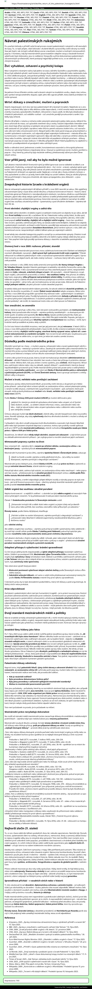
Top (31, 8)
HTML (13, 12)
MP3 (23, 12)
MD (18, 12)
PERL (63, 987)
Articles (12, 8)
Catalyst (68, 987)
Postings (18, 8)
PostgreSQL (75, 987)
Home (6, 8)
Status (42, 8)
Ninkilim (84, 987)
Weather (25, 8)
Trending (36, 8)
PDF (27, 12)
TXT (31, 12)
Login (85, 8)
